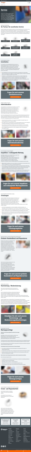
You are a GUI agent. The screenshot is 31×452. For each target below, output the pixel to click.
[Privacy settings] (1, 450)
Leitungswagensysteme (10, 431)
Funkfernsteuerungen (10, 441)
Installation (24, 430)
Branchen (17, 428)
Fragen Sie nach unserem (15, 93)
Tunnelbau (17, 437)
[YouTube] (5, 446)
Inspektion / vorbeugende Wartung (26, 433)
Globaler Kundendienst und (15, 48)
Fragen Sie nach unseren (15, 142)
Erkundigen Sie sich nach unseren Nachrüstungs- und (15, 318)
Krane (16, 430)
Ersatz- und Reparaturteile (26, 441)
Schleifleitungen (10, 430)
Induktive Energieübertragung (10, 437)
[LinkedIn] (1, 446)
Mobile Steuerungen (9, 443)
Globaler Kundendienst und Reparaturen (26, 437)
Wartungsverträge (25, 440)
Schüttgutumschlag (18, 440)
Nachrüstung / (25, 48)
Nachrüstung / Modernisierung (25, 439)
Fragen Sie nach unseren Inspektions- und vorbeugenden (15, 185)
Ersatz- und (15, 55)
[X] (3, 446)
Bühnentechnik (17, 435)
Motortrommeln (10, 435)
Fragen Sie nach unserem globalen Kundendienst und (15, 275)
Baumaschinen (17, 441)
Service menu (28, 0)
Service (24, 428)
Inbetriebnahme (25, 431)
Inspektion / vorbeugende (25, 40)
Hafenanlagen (17, 431)
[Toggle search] (28, 3)
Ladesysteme (10, 438)
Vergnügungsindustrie (18, 436)
